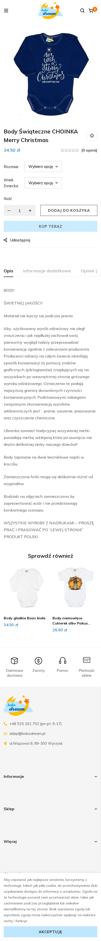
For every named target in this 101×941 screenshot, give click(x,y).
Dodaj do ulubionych (91, 135)
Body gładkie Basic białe (24, 618)
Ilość (8, 198)
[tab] (8, 271)
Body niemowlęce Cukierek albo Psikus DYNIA (70, 623)
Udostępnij (20, 240)
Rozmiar (11, 166)
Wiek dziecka (11, 182)
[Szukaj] (82, 10)
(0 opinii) (89, 150)
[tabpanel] (50, 413)
